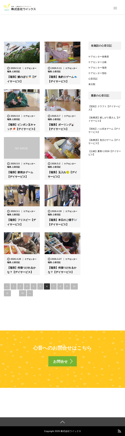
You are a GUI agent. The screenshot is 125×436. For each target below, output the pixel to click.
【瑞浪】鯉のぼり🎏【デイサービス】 (21, 79)
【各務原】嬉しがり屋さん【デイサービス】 (104, 119)
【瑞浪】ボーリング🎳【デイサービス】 (61, 126)
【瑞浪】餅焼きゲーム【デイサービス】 (20, 174)
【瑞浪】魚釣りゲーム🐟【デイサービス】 (62, 79)
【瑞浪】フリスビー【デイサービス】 (21, 222)
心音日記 (16, 71)
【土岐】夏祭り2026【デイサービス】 (104, 153)
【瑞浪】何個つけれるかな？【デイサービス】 (21, 269)
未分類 (91, 84)
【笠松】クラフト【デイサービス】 (104, 108)
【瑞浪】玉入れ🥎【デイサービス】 (62, 174)
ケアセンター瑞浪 (97, 67)
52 (22, 293)
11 (7, 293)
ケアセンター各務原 (98, 56)
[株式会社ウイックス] (20, 7)
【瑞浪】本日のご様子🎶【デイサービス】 (62, 222)
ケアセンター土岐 (97, 62)
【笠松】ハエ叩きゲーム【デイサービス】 (104, 130)
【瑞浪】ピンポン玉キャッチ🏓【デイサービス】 (21, 126)
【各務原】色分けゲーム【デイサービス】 (104, 142)
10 (74, 286)
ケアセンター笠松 (97, 73)
